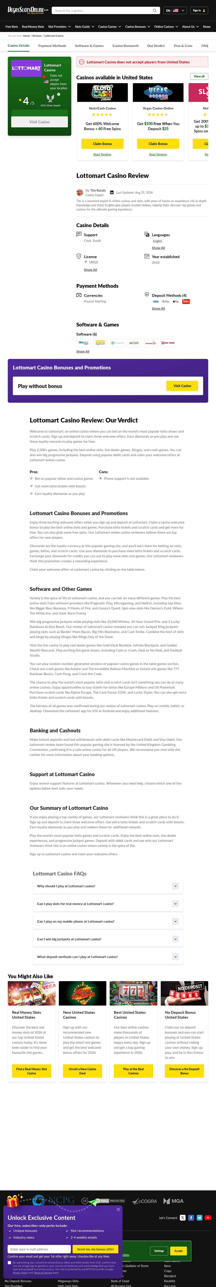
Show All (158, 248)
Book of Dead (120, 1281)
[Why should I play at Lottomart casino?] (175, 886)
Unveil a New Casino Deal (82, 1071)
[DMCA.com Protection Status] (110, 1200)
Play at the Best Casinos (133, 1071)
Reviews (37, 35)
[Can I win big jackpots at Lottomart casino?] (175, 939)
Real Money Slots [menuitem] (33, 26)
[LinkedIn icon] (112, 192)
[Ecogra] (144, 1200)
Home (26, 35)
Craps (167, 1271)
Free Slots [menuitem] (11, 26)
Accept (178, 1251)
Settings (159, 1251)
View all (199, 76)
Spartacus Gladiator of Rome (129, 1266)
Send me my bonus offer (95, 1249)
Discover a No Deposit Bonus (184, 1071)
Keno (167, 1266)
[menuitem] (59, 26)
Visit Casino (39, 121)
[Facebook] (191, 1217)
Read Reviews (102, 154)
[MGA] (173, 1201)
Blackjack (170, 1276)
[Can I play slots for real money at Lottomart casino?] (175, 903)
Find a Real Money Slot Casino (31, 1071)
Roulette (169, 1281)
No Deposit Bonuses (18, 1281)
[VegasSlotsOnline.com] (28, 10)
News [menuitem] (207, 26)
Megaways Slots (68, 1281)
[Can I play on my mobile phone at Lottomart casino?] (175, 921)
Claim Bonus (102, 143)
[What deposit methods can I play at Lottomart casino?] (175, 956)
